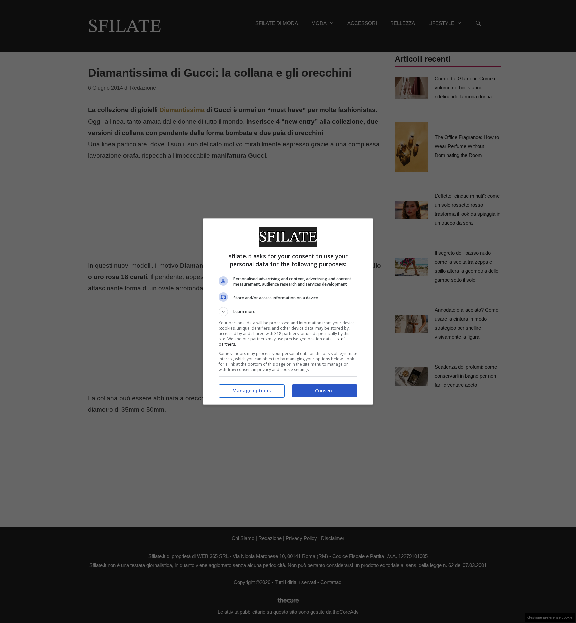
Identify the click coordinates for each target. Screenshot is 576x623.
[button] (288, 311)
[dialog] (288, 311)
